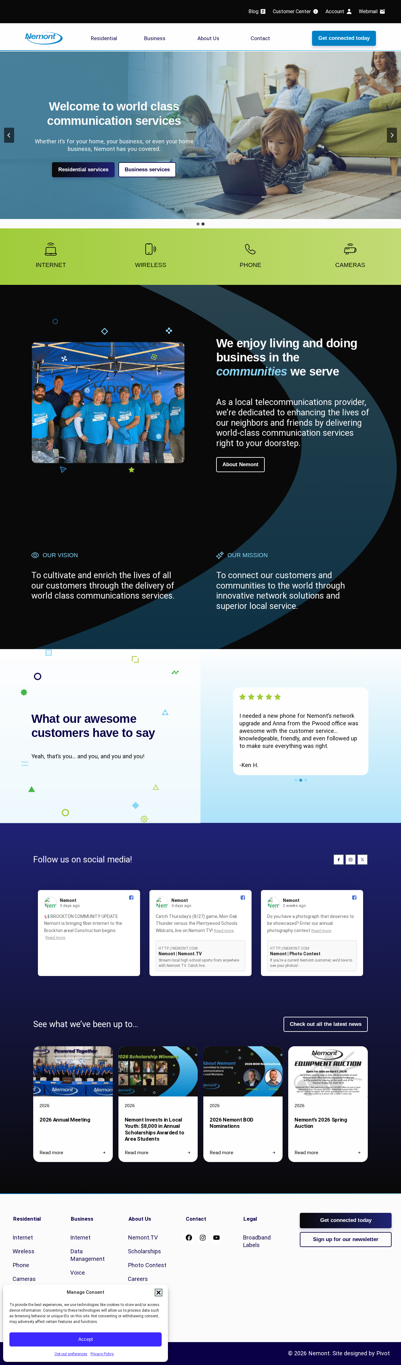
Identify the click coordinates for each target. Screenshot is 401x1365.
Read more (55, 937)
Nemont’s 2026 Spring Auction (320, 1123)
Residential (104, 38)
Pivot (383, 1353)
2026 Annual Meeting (64, 1120)
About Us (208, 38)
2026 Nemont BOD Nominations (231, 1123)
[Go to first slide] (392, 135)
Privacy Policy (102, 1354)
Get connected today (344, 38)
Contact (260, 38)
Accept (85, 1339)
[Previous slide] (9, 135)
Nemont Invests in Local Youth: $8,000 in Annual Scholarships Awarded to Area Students (154, 1129)
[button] (158, 1292)
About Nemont (240, 464)
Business (154, 38)
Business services (147, 170)
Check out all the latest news (326, 1024)
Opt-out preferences (71, 1354)
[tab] (198, 224)
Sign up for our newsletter (345, 1239)
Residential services (83, 170)
